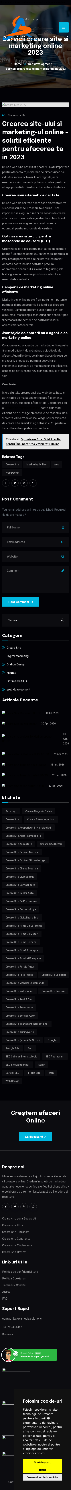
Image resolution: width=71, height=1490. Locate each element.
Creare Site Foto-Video (19, 974)
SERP (41, 1064)
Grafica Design (16, 664)
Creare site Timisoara (15, 1232)
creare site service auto (20, 1015)
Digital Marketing (18, 656)
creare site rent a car (18, 999)
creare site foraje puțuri (20, 966)
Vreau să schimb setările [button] (42, 1477)
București (11, 811)
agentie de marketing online (22, 408)
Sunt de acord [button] (42, 1462)
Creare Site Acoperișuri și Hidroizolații (28, 827)
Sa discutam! (34, 1136)
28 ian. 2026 (59, 775)
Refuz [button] (42, 1469)
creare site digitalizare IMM (22, 917)
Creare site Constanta (16, 1238)
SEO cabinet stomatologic (21, 1056)
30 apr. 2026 (48, 723)
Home (18, 64)
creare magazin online (38, 811)
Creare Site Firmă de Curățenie (23, 925)
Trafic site (34, 1072)
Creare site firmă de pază (20, 942)
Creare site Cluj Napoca (17, 1245)
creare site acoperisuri (41, 819)
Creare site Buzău (51, 844)
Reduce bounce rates (51, 2)
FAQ (4, 1298)
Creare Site (12, 464)
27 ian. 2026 (55, 785)
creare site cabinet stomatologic (25, 860)
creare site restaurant (19, 1007)
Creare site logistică (54, 974)
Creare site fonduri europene (23, 958)
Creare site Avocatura (18, 844)
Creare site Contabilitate (20, 884)
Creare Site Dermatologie (20, 909)
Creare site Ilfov (12, 1225)
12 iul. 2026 (52, 713)
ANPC (6, 1292)
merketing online (36, 464)
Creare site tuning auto (19, 1032)
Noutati (11, 673)
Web (56, 464)
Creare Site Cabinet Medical (22, 852)
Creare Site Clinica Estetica (21, 868)
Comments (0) (16, 115)
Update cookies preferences (18, 2)
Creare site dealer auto (19, 893)
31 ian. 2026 (57, 764)
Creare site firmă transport (22, 950)
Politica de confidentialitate (20, 1271)
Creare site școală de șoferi (22, 1040)
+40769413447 (12, 1327)
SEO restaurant (54, 1056)
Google (52, 1040)
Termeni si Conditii (13, 1285)
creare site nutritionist (19, 991)
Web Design (12, 472)
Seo (30, 1048)
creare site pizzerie (53, 991)
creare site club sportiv (19, 876)
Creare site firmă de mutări (21, 933)
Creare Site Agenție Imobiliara (23, 835)
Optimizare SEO (17, 681)
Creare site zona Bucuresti (19, 1218)
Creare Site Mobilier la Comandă (24, 983)
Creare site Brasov (14, 1252)
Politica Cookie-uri (13, 1278)
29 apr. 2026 (61, 754)
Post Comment (18, 602)
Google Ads (12, 1048)
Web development (39, 64)
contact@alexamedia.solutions (22, 1318)
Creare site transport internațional (26, 1023)
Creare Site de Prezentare (21, 901)
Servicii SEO (12, 1072)
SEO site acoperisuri (17, 1064)
